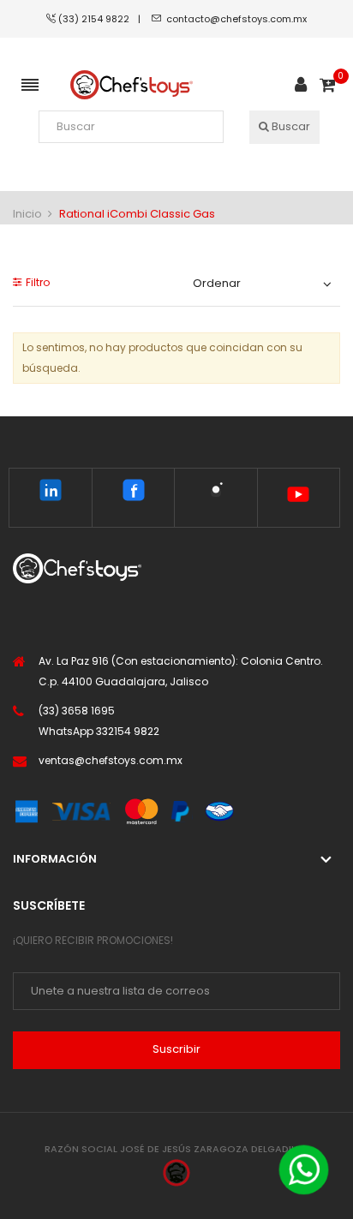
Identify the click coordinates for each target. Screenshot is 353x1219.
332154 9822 (127, 731)
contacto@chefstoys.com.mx (236, 19)
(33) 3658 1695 (77, 710)
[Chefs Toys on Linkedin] (50, 493)
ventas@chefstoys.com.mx (110, 760)
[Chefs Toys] (131, 85)
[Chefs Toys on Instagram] (215, 493)
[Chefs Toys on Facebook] (133, 493)
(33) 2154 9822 (98, 19)
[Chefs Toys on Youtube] (298, 498)
